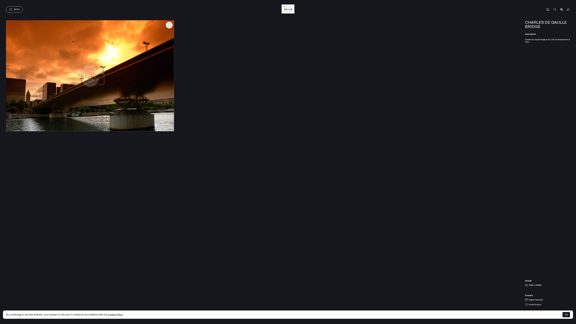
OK (566, 314)
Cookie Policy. (115, 314)
